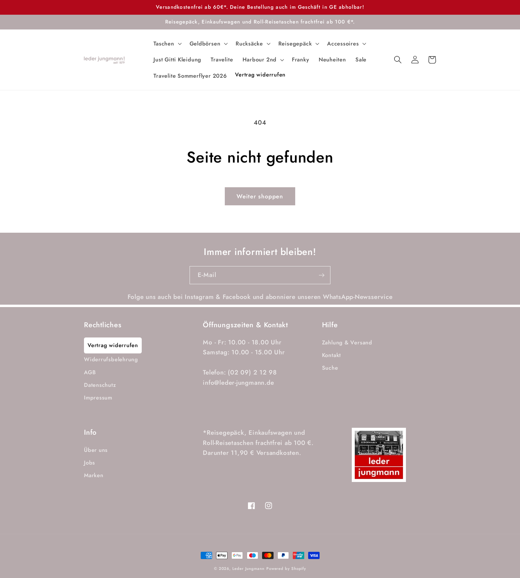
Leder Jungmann (248, 568)
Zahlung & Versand (347, 342)
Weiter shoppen (260, 196)
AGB (90, 372)
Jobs (89, 463)
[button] (167, 44)
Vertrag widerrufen (113, 345)
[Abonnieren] (321, 275)
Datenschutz (100, 385)
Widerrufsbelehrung (111, 359)
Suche (330, 368)
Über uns (96, 450)
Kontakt (331, 355)
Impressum (98, 398)
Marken (94, 475)
